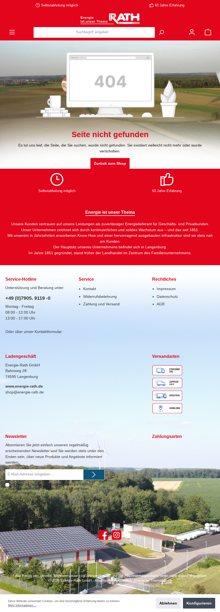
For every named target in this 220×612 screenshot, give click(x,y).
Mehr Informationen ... (22, 605)
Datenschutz (167, 296)
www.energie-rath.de (24, 386)
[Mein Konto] (192, 32)
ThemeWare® (161, 581)
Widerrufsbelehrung (100, 296)
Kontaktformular (48, 331)
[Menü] (12, 32)
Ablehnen (168, 603)
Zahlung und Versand (101, 304)
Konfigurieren (199, 603)
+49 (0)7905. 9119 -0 (27, 298)
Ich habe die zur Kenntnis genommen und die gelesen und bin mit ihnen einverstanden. (51, 488)
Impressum (166, 289)
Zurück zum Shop (110, 163)
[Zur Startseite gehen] (110, 18)
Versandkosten (99, 576)
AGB (160, 304)
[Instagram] (117, 535)
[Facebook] (103, 535)
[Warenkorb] (208, 32)
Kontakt (89, 289)
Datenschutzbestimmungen (51, 484)
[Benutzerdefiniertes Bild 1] (168, 389)
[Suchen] (161, 32)
